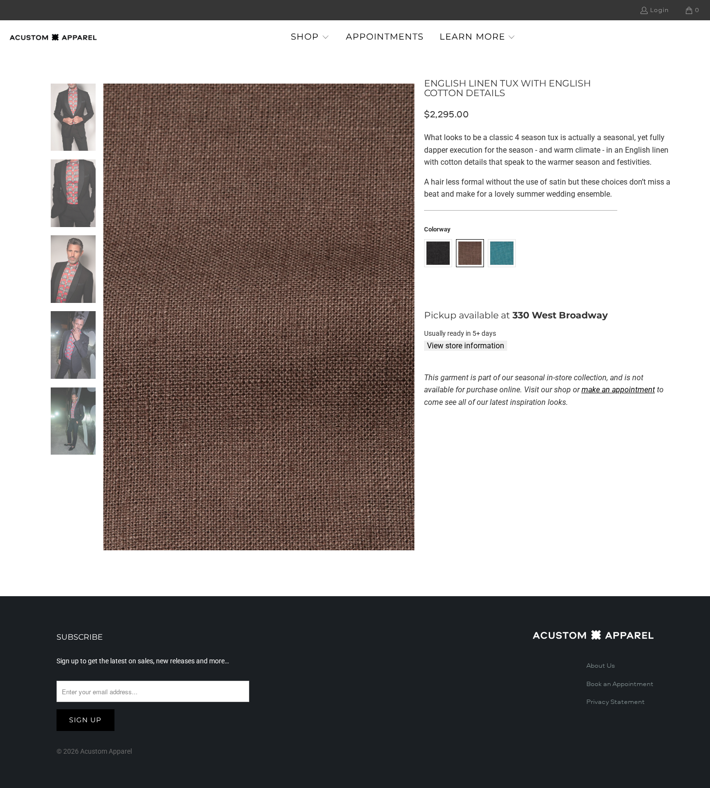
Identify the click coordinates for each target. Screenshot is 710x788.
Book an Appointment (619, 684)
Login (659, 10)
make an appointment (618, 389)
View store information (465, 345)
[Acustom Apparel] (53, 37)
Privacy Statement (615, 702)
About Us (600, 665)
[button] (310, 37)
